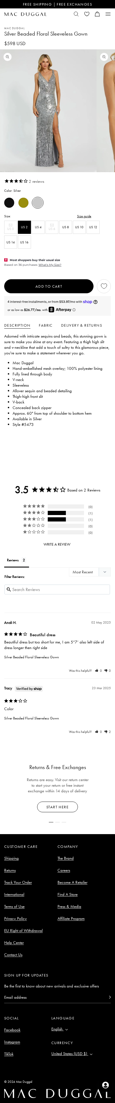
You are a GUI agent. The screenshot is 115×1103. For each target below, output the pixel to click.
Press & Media (69, 906)
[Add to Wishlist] (104, 286)
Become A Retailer (72, 882)
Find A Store (68, 894)
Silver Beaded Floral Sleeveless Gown (31, 657)
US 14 (10, 242)
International (14, 894)
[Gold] (23, 203)
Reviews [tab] (13, 560)
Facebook (12, 1030)
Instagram (12, 1042)
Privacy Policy (15, 918)
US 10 (79, 227)
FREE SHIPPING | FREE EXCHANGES (57, 4)
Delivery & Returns (81, 325)
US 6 (53, 230)
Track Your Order (18, 882)
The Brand (66, 858)
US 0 (12, 230)
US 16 (24, 242)
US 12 (93, 227)
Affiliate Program (71, 918)
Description (17, 325)
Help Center (14, 942)
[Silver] (38, 203)
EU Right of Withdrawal (23, 930)
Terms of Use (14, 906)
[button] (97, 14)
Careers (64, 870)
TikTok (8, 1054)
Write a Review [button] (57, 544)
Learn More (58, 806)
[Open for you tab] (105, 1085)
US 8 (65, 227)
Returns (10, 870)
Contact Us (13, 954)
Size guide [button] (84, 216)
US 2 (24, 227)
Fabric (45, 325)
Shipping (11, 858)
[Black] (9, 203)
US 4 (38, 227)
